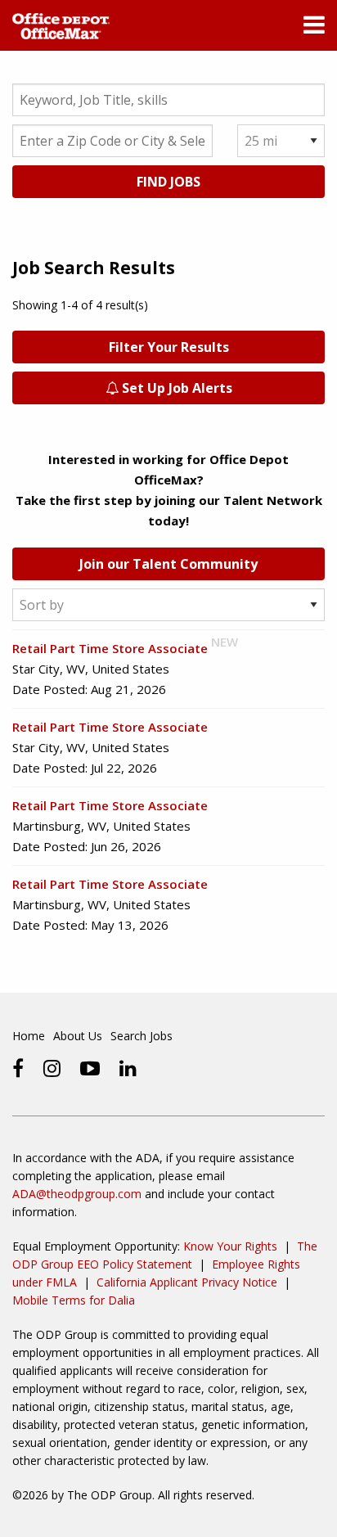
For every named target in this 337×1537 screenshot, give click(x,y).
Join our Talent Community (168, 564)
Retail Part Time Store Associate (110, 648)
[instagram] (52, 1068)
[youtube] (90, 1068)
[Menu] (314, 28)
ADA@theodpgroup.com (77, 1193)
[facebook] (18, 1068)
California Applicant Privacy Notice (187, 1282)
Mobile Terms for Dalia (73, 1300)
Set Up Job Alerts (175, 388)
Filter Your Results (169, 347)
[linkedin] (128, 1068)
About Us (77, 1035)
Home (28, 1035)
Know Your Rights (230, 1246)
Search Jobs (141, 1035)
